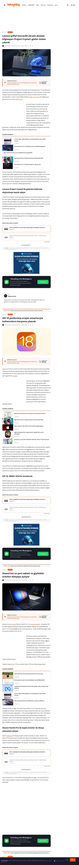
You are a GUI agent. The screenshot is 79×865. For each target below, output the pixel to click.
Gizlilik (50, 860)
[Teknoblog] (13, 5)
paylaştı (15, 376)
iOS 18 (29, 481)
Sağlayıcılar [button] (46, 860)
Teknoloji (10, 32)
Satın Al (11, 229)
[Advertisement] (26, 797)
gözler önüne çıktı (34, 97)
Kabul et (72, 859)
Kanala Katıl (43, 282)
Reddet (67, 859)
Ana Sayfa (4, 32)
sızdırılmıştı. (19, 99)
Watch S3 (9, 736)
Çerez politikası (4, 861)
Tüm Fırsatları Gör (26, 245)
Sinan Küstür (7, 46)
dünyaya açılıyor (35, 624)
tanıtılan (13, 624)
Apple (4, 369)
